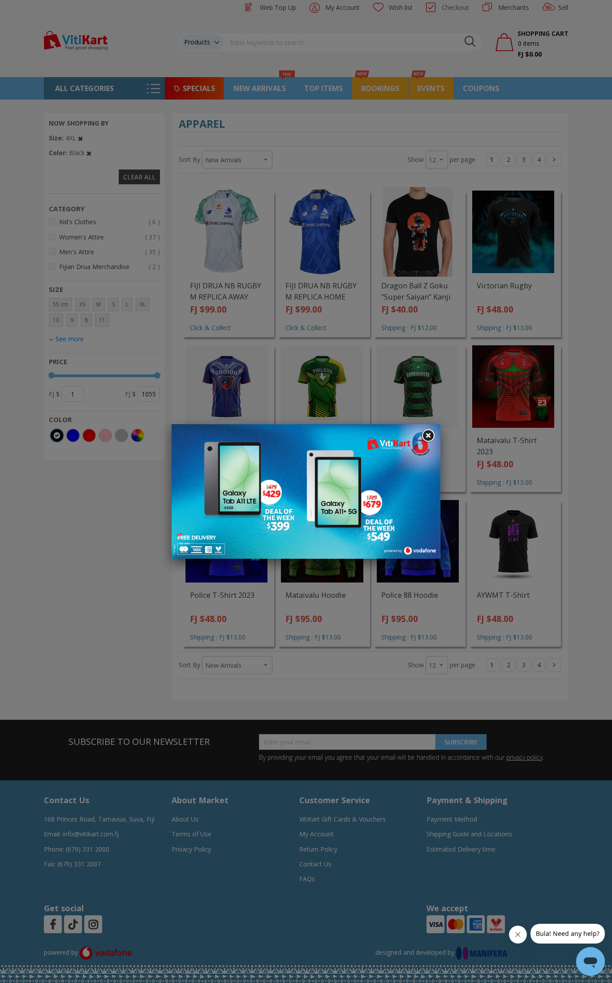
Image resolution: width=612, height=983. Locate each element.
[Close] (428, 436)
